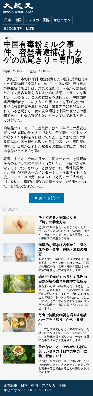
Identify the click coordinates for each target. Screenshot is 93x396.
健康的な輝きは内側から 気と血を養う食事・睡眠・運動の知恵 (62, 249)
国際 (46, 20)
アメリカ (32, 20)
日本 (7, 20)
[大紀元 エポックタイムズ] (18, 12)
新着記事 (10, 385)
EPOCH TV (13, 28)
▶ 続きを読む (46, 198)
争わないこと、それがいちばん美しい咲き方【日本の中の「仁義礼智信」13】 (62, 351)
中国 (18, 20)
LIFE (30, 28)
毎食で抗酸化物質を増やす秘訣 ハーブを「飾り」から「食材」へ (64, 319)
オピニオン (62, 20)
